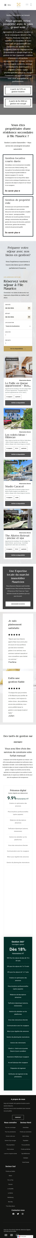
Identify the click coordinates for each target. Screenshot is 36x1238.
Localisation (9, 322)
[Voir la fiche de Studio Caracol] (18, 484)
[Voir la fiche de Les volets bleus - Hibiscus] (18, 433)
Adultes (8, 332)
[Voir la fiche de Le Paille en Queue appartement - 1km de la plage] (18, 382)
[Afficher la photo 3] (14, 375)
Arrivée (8, 304)
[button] (5, 5)
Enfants (8, 340)
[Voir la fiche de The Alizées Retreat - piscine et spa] (18, 534)
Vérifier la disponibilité (18, 402)
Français (23, 1236)
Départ (7, 313)
